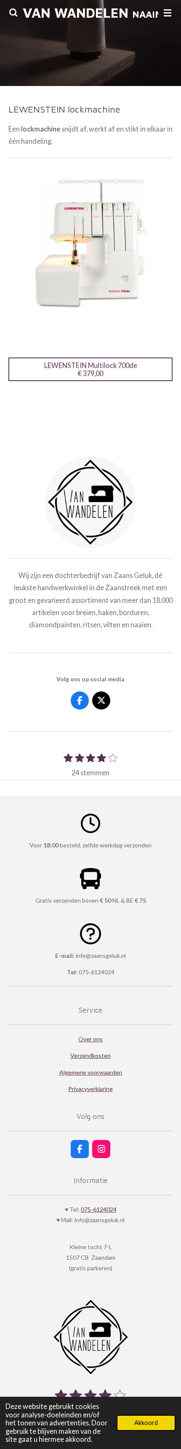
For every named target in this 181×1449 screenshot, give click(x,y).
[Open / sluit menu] (167, 12)
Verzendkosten (90, 1055)
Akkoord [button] (146, 1422)
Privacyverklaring (90, 1088)
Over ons (90, 1039)
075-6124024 (99, 1209)
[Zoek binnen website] (13, 12)
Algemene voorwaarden (90, 1072)
